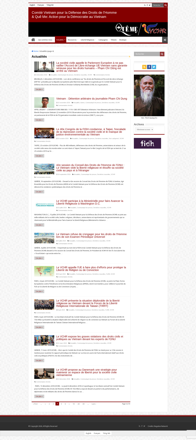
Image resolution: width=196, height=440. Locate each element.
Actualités (60, 40)
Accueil (33, 39)
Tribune (114, 40)
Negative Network (161, 426)
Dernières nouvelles (80, 75)
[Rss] (145, 5)
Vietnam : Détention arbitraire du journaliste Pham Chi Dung (91, 98)
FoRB (108, 274)
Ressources (72, 40)
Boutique (122, 40)
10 (74, 404)
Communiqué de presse (65, 75)
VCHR (90, 75)
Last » (94, 404)
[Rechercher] (166, 5)
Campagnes (103, 40)
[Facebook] (147, 5)
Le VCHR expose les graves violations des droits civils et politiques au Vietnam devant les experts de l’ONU (89, 338)
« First (35, 404)
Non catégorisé (114, 138)
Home (35, 51)
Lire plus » (39, 89)
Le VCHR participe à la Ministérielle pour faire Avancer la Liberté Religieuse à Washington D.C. (89, 202)
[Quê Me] (98, 29)
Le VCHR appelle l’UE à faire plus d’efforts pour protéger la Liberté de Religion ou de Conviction (91, 268)
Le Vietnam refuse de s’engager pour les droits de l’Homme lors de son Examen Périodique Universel (91, 235)
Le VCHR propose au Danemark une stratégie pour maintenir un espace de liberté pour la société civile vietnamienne (86, 372)
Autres (82, 102)
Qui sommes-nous (45, 40)
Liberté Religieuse (87, 40)
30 (83, 404)
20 (78, 404)
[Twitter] (150, 5)
